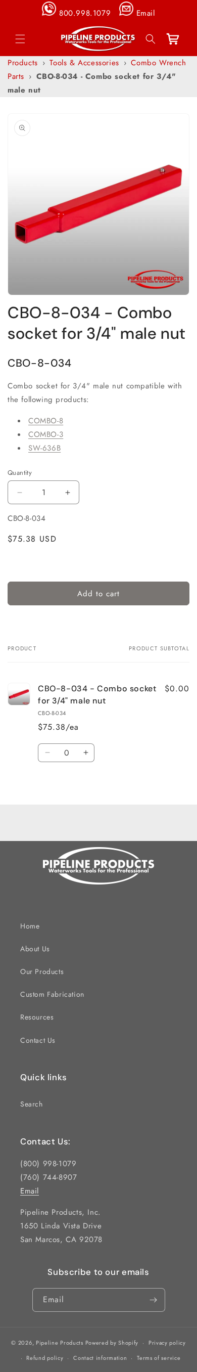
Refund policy (44, 1358)
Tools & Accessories (84, 62)
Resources (37, 1017)
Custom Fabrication (52, 994)
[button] (20, 39)
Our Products (42, 971)
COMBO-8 (45, 420)
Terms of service (158, 1358)
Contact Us (38, 1040)
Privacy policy (167, 1343)
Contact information (100, 1358)
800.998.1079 (85, 13)
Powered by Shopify (112, 1343)
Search (31, 1104)
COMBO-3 (45, 434)
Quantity (20, 472)
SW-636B (44, 448)
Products (23, 62)
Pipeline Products (59, 1343)
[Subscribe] (153, 1300)
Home (29, 926)
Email (145, 13)
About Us (35, 949)
